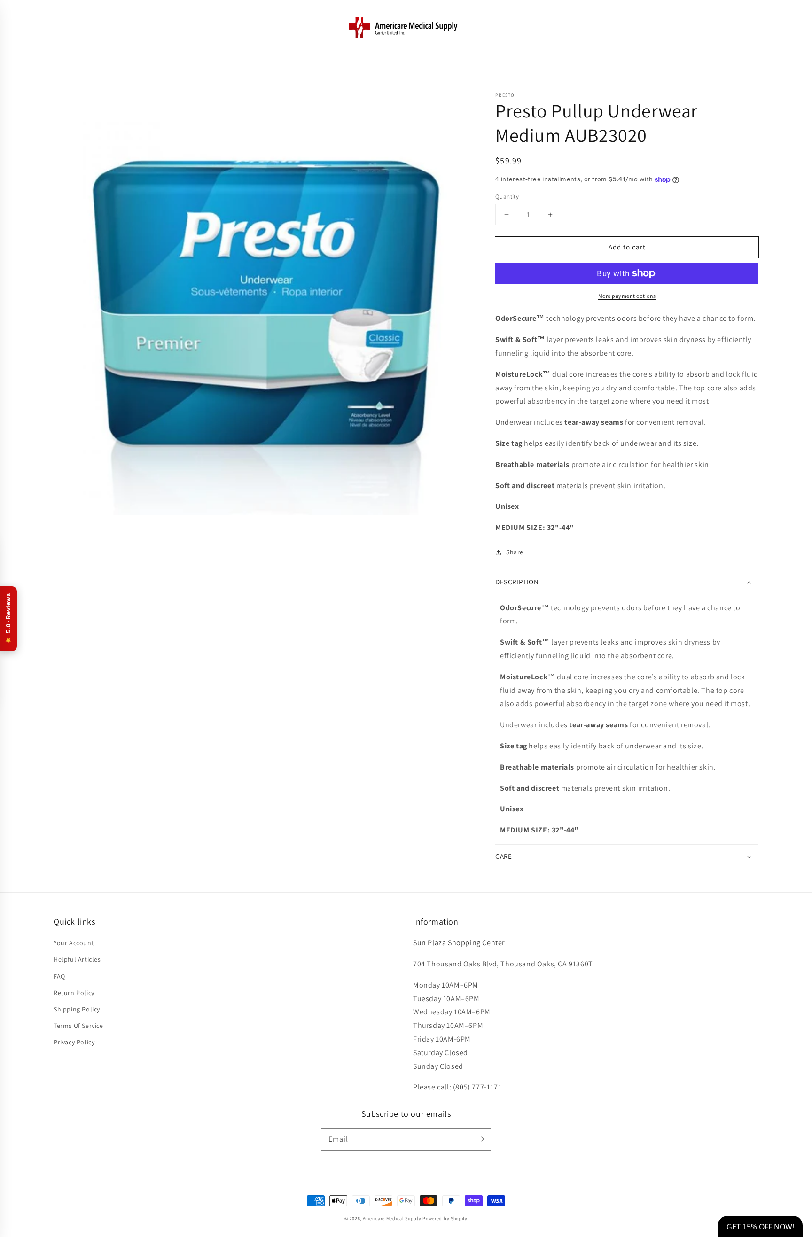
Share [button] (514, 552)
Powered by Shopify (445, 1218)
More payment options (627, 295)
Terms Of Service (78, 1025)
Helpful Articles (77, 959)
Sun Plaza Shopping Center (459, 943)
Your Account (74, 943)
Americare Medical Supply (392, 1218)
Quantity (507, 197)
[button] (64, 26)
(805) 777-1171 (477, 1087)
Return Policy (74, 992)
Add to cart (627, 246)
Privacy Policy (74, 1042)
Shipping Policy (77, 1009)
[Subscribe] (480, 1139)
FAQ (59, 976)
